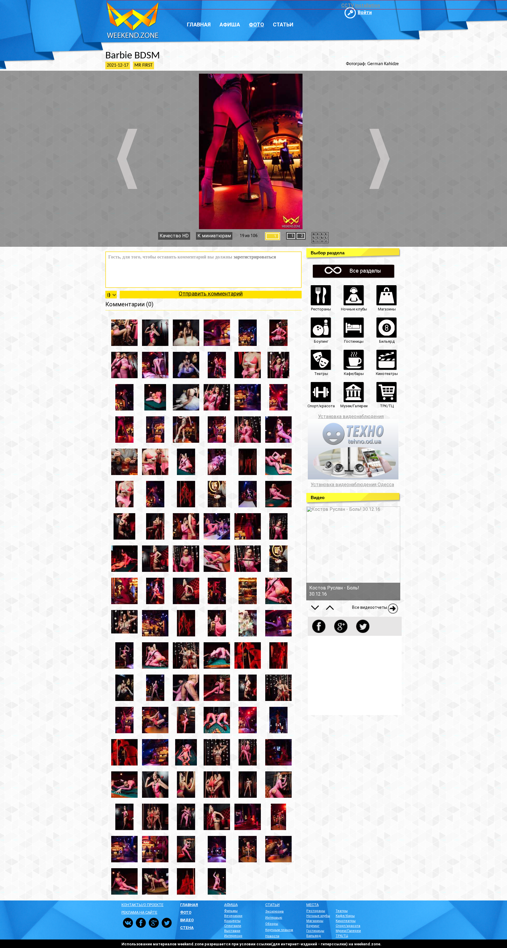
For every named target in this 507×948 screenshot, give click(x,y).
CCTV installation (360, 5)
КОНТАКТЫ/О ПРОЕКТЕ (142, 905)
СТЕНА (187, 927)
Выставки (232, 931)
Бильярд (313, 936)
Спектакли (232, 926)
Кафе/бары (345, 916)
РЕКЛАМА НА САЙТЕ (139, 912)
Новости (272, 936)
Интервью (273, 918)
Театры (342, 911)
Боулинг (313, 926)
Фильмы (231, 911)
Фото (256, 24)
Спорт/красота (348, 926)
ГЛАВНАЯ (189, 905)
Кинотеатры (346, 921)
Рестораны (315, 911)
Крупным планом (279, 930)
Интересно (233, 936)
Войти (365, 12)
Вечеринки (233, 916)
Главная (199, 24)
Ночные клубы (318, 916)
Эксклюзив (274, 911)
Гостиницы (315, 931)
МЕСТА (312, 905)
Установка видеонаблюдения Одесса (352, 484)
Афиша (229, 24)
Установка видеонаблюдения (351, 416)
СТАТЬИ (272, 905)
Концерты (232, 921)
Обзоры (271, 924)
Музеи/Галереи (348, 931)
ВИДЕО (187, 920)
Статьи (283, 24)
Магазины (314, 921)
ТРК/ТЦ (342, 936)
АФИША (231, 905)
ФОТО (185, 912)
